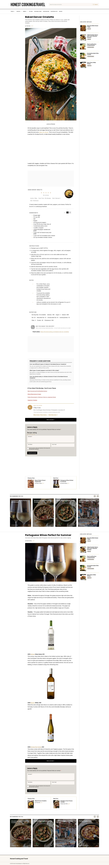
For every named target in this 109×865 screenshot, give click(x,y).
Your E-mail (54, 444)
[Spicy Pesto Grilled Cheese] (83, 65)
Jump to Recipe (51, 124)
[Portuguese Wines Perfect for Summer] (63, 482)
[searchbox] (70, 4)
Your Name (30, 444)
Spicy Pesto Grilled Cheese (91, 63)
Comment (30, 436)
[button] (50, 420)
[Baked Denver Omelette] (38, 803)
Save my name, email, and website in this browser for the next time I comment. (39, 449)
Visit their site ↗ (52, 414)
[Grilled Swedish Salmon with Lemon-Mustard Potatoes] (83, 37)
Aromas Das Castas (36, 747)
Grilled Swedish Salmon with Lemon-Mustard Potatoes (92, 36)
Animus (33, 654)
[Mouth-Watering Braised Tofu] (65, 513)
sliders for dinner (43, 132)
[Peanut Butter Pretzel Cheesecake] (38, 482)
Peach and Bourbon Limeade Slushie (91, 45)
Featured (89, 28)
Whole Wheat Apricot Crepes (34, 394)
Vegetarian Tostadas (32, 400)
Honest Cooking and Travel (19, 858)
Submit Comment (32, 453)
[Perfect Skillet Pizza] (88, 833)
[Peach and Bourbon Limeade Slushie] (83, 47)
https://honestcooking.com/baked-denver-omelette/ (54, 331)
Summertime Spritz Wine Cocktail (93, 54)
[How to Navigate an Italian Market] (88, 513)
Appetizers (89, 65)
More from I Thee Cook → (40, 414)
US (67, 212)
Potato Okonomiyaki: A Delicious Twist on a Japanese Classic (42, 397)
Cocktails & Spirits (90, 47)
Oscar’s (33, 702)
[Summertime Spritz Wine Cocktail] (83, 56)
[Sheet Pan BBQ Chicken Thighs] (83, 28)
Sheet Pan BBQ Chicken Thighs (92, 26)
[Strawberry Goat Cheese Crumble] (43, 513)
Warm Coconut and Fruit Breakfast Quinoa (37, 391)
